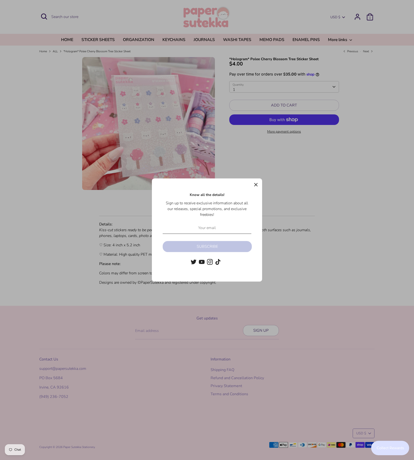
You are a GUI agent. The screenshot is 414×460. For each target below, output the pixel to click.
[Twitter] (193, 262)
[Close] (256, 184)
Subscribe (207, 246)
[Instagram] (210, 262)
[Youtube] (202, 262)
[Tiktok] (218, 262)
